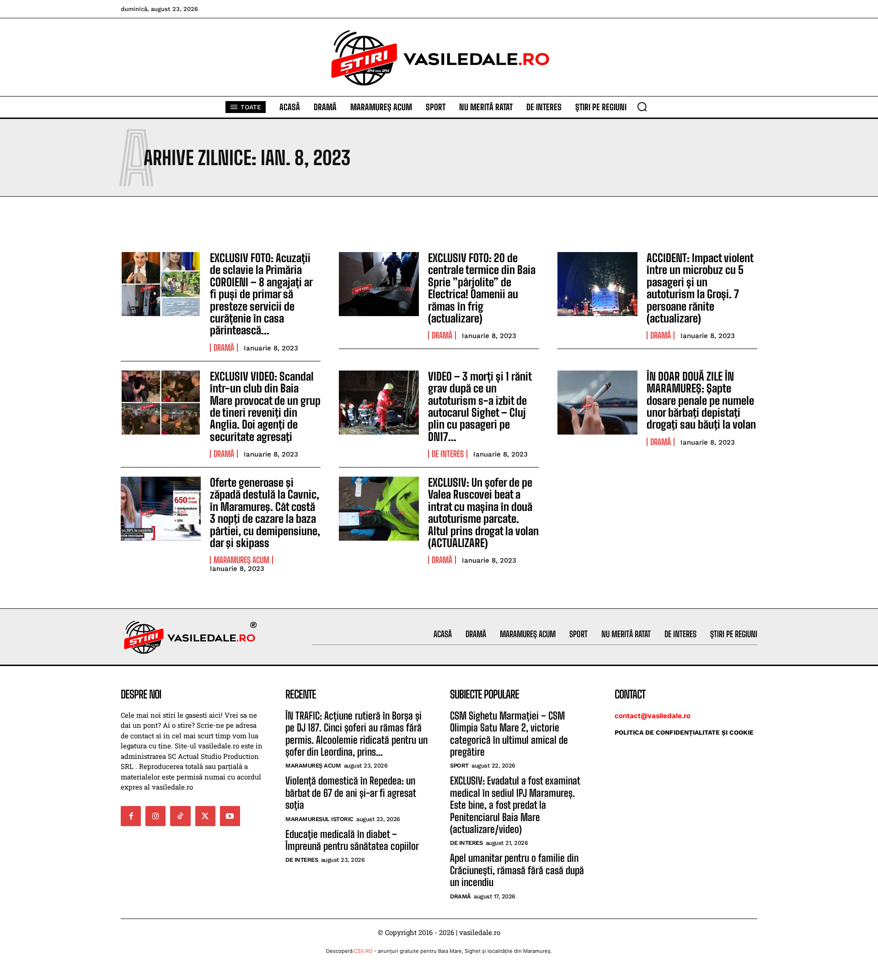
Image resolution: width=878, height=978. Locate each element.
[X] (205, 816)
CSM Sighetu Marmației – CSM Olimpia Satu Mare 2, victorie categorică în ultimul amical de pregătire (509, 733)
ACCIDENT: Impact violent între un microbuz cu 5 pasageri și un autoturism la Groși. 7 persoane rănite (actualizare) (700, 288)
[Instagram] (155, 816)
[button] (642, 107)
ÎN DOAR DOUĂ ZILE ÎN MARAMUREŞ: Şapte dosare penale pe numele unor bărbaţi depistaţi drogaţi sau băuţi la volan (701, 400)
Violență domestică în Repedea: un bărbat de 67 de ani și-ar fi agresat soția (350, 792)
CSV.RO (363, 951)
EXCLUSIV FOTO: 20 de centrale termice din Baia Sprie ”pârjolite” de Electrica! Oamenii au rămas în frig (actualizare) (481, 288)
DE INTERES (448, 454)
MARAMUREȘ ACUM (241, 560)
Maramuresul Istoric (319, 819)
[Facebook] (131, 816)
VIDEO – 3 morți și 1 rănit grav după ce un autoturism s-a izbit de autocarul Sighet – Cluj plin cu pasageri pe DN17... (480, 406)
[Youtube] (230, 816)
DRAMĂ (224, 348)
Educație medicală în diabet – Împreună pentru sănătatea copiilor (352, 840)
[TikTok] (180, 816)
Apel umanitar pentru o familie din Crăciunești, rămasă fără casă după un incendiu (517, 870)
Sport (459, 765)
